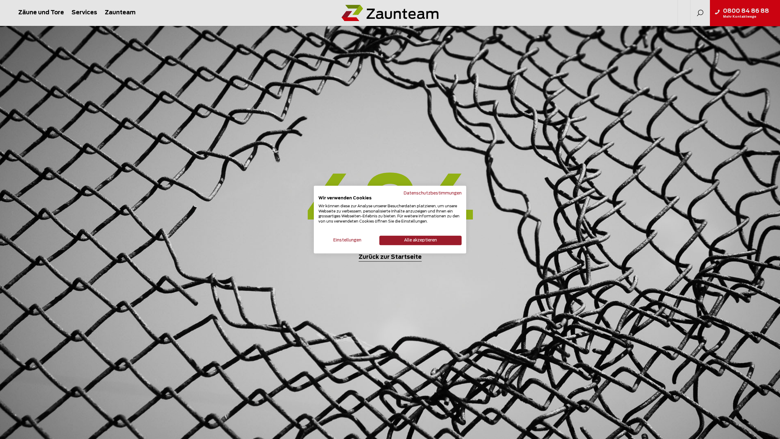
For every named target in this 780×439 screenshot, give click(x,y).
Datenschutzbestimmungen (433, 193)
